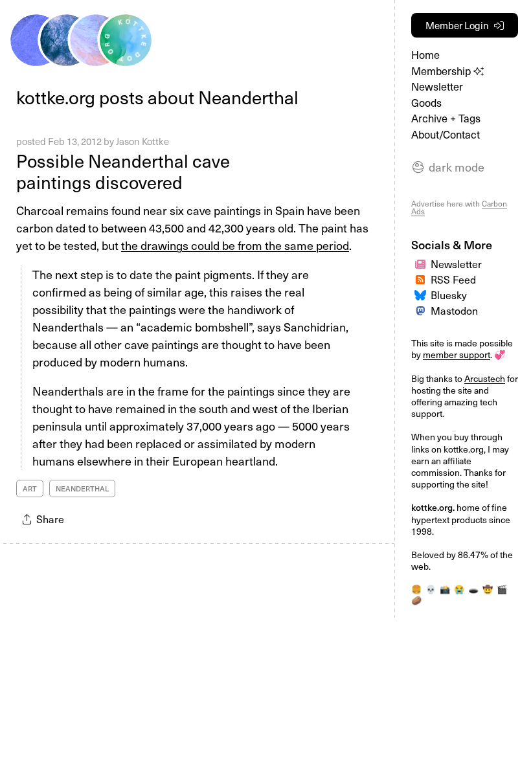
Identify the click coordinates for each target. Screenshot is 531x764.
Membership (442, 71)
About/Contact (445, 134)
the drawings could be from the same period (235, 245)
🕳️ (473, 589)
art (30, 488)
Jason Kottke (142, 141)
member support (456, 354)
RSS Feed (453, 279)
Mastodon (454, 310)
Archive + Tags (445, 118)
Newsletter (437, 86)
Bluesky (449, 294)
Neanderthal (82, 488)
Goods (426, 103)
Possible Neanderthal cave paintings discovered (123, 171)
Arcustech (484, 378)
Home (425, 55)
